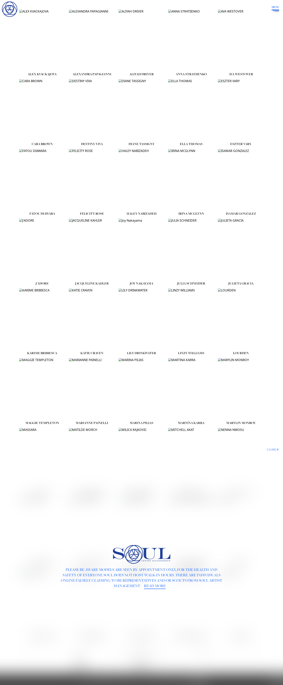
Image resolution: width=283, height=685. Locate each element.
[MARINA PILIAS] (141, 388)
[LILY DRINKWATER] (141, 319)
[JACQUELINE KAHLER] (92, 249)
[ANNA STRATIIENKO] (191, 40)
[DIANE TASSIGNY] (141, 109)
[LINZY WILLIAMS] (191, 319)
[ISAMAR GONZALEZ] (241, 179)
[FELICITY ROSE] (92, 179)
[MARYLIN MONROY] (241, 388)
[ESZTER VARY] (241, 109)
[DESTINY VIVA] (92, 109)
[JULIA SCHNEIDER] (191, 249)
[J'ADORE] (42, 249)
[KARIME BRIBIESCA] (42, 319)
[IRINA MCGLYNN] (191, 179)
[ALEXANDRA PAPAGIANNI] (92, 40)
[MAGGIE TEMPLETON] (42, 388)
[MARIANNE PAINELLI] (92, 388)
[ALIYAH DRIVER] (141, 40)
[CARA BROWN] (42, 109)
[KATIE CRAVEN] (92, 319)
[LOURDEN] (241, 319)
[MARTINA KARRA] (191, 388)
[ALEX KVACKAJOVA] (42, 40)
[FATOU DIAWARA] (42, 179)
